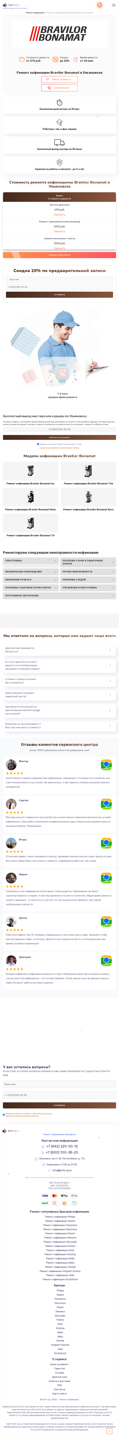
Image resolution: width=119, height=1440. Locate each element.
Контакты (59, 1389)
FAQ (59, 1385)
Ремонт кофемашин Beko (60, 1262)
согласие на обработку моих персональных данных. (29, 1115)
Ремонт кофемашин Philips (60, 1216)
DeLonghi (60, 1315)
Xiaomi (60, 1294)
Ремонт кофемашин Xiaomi (60, 1221)
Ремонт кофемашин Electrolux (60, 1229)
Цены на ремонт (59, 1364)
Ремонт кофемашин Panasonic (60, 1225)
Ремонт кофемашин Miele (60, 1258)
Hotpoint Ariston (60, 1345)
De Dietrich (60, 1353)
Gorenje (60, 1328)
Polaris (60, 1319)
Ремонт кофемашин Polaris (60, 1246)
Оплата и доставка (59, 1381)
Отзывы (59, 1372)
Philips (60, 1290)
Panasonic (60, 1299)
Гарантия (59, 1368)
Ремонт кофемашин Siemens (60, 1237)
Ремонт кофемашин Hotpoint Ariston (60, 1271)
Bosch (60, 1307)
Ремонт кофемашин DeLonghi (60, 1241)
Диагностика (59, 1377)
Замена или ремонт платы (59, 238)
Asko (60, 1349)
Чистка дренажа (59, 204)
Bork (60, 1324)
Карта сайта (59, 1393)
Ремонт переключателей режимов (59, 221)
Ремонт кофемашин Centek (60, 1267)
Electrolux (60, 1303)
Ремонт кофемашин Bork (60, 1250)
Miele (60, 1332)
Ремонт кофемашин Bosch (60, 1233)
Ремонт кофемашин (35, 13)
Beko (60, 1336)
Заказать (59, 214)
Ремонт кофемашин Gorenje (60, 1254)
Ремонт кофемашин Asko (60, 1275)
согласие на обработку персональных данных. (59, 448)
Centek (60, 1340)
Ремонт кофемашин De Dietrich (60, 1279)
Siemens (60, 1311)
